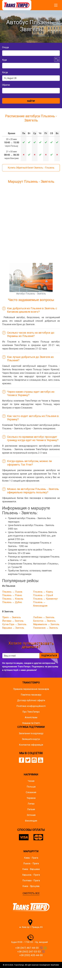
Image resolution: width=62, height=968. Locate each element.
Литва (31, 803)
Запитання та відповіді (31, 733)
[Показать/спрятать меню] (56, 5)
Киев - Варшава (31, 869)
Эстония (31, 815)
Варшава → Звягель (13, 627)
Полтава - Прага (31, 880)
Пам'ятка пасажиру (31, 694)
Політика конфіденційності (31, 706)
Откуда (5, 47)
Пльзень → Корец (43, 591)
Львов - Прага (31, 863)
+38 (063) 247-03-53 (29, 951)
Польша (31, 786)
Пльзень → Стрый (43, 595)
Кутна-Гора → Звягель (14, 624)
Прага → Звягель (11, 617)
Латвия (31, 809)
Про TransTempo (31, 711)
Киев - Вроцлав (31, 886)
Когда (5, 72)
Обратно (6, 85)
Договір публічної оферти (31, 700)
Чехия (31, 781)
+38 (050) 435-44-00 (31, 955)
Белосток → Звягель (44, 620)
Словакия (31, 792)
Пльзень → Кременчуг (45, 598)
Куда (4, 59)
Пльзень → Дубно (12, 602)
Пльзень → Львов (12, 591)
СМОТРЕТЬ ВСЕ (31, 893)
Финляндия (31, 820)
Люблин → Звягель (43, 617)
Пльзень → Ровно (12, 595)
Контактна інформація (31, 744)
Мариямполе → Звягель (46, 624)
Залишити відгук (31, 739)
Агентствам (31, 717)
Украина (31, 798)
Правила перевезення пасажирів (31, 689)
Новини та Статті (31, 723)
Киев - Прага (31, 857)
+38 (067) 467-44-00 (27, 947)
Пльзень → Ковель (12, 598)
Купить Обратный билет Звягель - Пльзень (31, 167)
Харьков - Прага (31, 874)
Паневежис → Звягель (45, 627)
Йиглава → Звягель (13, 620)
